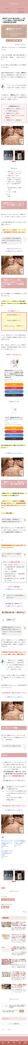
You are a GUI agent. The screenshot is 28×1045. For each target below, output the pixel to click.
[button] (20, 40)
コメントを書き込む (14, 1023)
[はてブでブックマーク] (14, 40)
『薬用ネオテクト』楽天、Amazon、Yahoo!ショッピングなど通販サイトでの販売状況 (14, 177)
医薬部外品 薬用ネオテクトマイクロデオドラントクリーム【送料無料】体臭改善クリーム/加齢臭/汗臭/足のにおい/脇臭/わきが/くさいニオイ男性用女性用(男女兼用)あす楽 (14, 374)
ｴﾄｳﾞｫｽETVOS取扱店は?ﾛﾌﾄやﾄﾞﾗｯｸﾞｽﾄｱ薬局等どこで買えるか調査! (20, 842)
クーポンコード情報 (11, 191)
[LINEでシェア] (17, 40)
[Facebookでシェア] (10, 40)
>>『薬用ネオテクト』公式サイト (14, 251)
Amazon (9, 320)
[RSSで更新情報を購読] (8, 907)
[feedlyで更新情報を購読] (5, 907)
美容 (4, 887)
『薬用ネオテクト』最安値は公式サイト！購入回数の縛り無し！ (14, 183)
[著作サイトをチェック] (2, 907)
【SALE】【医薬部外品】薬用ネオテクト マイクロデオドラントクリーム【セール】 (14, 419)
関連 (9, 196)
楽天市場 (9, 314)
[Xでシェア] (7, 40)
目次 (12, 168)
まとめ (8, 194)
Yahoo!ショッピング (9, 326)
